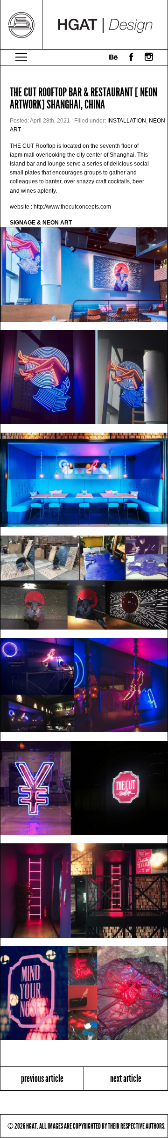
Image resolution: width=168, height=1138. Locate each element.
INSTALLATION (126, 120)
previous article (42, 1078)
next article (125, 1078)
